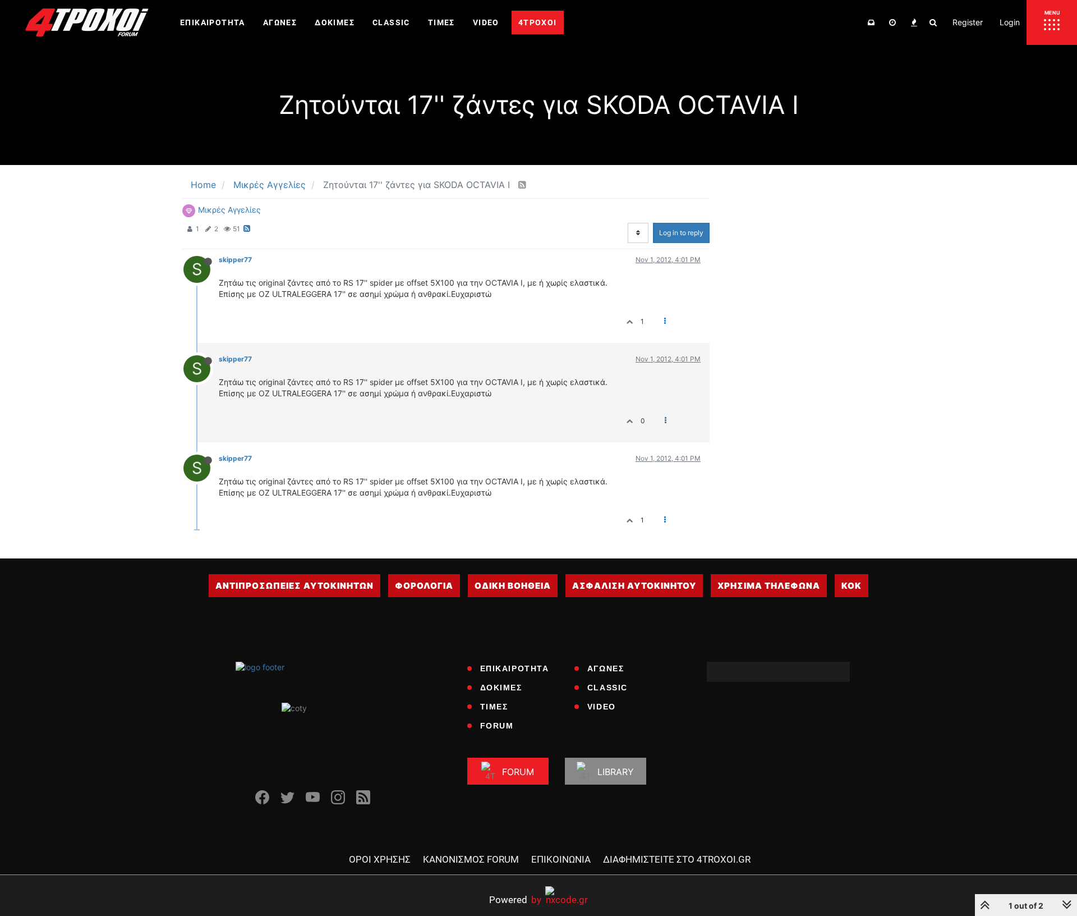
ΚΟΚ (851, 585)
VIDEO (601, 706)
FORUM (497, 725)
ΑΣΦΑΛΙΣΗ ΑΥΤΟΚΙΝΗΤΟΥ (634, 585)
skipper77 (235, 259)
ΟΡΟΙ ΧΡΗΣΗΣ (380, 859)
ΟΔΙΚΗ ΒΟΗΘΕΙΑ (513, 585)
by (515, 899)
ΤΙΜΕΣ (494, 706)
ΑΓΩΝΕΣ (605, 668)
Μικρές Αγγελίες (229, 209)
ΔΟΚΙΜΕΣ (501, 687)
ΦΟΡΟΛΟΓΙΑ (424, 585)
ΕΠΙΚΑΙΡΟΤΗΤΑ (514, 668)
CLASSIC (607, 687)
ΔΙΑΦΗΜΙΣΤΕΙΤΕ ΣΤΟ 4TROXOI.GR (677, 859)
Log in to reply (681, 232)
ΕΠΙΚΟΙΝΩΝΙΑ (561, 859)
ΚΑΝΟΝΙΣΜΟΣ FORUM (471, 859)
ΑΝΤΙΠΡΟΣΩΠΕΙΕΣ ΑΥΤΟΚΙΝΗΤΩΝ (294, 585)
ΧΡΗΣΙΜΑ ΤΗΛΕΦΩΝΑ (768, 585)
